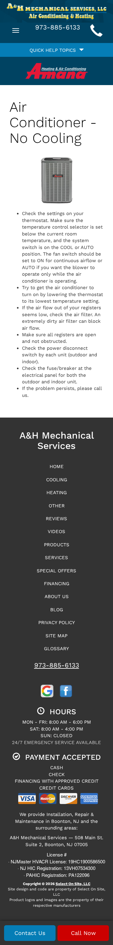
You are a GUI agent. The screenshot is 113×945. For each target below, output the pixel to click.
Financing (56, 583)
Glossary (56, 648)
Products (56, 545)
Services (56, 557)
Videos (56, 531)
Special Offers (56, 571)
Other (57, 506)
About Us (57, 596)
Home (57, 466)
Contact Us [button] (29, 933)
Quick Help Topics (54, 50)
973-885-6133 (56, 665)
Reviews (56, 518)
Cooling (56, 480)
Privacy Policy (56, 622)
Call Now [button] (83, 933)
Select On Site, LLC (73, 884)
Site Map (56, 636)
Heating (56, 492)
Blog (56, 610)
